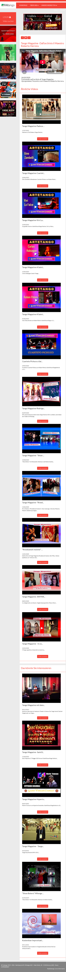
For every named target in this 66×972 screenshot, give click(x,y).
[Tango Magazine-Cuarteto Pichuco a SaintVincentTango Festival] (42, 156)
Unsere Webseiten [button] (48, 5)
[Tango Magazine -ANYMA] (42, 579)
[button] (41, 109)
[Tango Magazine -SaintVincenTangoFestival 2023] (42, 735)
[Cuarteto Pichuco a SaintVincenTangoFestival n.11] (42, 344)
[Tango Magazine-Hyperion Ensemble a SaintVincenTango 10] (42, 782)
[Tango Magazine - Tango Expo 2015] (42, 829)
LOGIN (62, 10)
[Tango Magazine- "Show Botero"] (42, 438)
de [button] (55, 10)
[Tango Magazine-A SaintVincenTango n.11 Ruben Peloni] (42, 297)
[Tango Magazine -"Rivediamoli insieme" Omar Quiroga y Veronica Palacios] (42, 485)
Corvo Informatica (60, 968)
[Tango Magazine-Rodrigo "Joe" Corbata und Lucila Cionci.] (42, 391)
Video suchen (8, 21)
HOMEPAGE (24, 5)
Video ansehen (42, 139)
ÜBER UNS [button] (33, 5)
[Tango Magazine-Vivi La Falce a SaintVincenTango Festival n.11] (42, 203)
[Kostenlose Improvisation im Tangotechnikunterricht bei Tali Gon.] (42, 923)
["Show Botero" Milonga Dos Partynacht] (42, 876)
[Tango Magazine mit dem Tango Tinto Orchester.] (42, 688)
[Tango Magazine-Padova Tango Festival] (42, 109)
